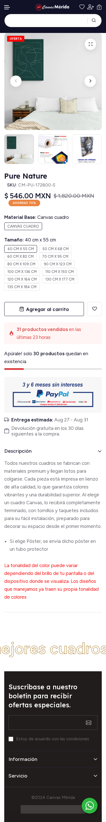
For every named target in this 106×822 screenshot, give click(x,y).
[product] (90, 44)
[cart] (99, 7)
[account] (90, 7)
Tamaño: (30, 240)
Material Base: (36, 217)
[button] (7, 7)
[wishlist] (82, 7)
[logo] (53, 7)
